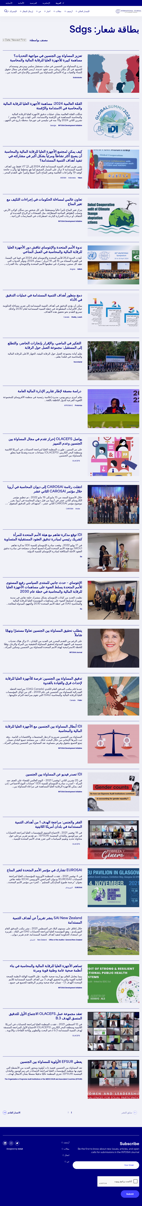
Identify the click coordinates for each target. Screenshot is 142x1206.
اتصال (67, 1155)
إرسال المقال (27, 11)
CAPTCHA (132, 1173)
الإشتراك (13, 11)
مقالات (58, 11)
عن (39, 11)
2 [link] (68, 1112)
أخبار (48, 11)
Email (135, 1158)
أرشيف (70, 11)
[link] (11, 1112)
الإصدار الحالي (83, 11)
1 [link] (71, 1112)
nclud (20, 1149)
